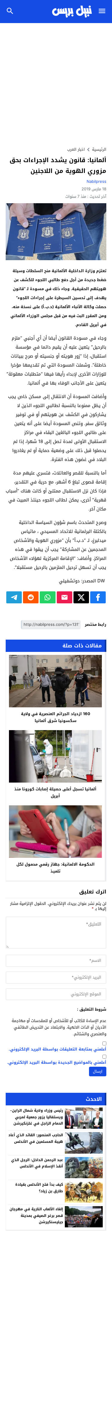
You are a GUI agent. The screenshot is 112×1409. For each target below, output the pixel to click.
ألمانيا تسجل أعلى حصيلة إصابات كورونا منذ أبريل (55, 792)
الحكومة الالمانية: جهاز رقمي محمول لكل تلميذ (55, 868)
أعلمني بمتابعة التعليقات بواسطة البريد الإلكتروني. (57, 1049)
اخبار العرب (76, 149)
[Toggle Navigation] (103, 11)
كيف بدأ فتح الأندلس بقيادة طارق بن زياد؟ (39, 1187)
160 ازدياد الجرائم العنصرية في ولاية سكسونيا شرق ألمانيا (55, 717)
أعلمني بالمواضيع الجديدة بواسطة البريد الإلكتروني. (56, 1062)
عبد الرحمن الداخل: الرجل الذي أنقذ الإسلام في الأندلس (37, 1163)
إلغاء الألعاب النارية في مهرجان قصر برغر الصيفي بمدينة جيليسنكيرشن (36, 1215)
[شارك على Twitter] (81, 597)
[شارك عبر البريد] (64, 597)
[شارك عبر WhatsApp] (47, 597)
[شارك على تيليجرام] (14, 597)
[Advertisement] (56, 82)
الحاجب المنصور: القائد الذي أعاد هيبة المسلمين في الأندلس (35, 1138)
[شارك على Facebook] (98, 597)
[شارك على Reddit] (30, 597)
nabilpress (96, 181)
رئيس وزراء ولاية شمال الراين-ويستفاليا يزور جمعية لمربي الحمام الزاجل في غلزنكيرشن (36, 1117)
